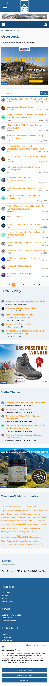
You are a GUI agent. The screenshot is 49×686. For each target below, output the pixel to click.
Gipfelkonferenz (9, 620)
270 (34, 284)
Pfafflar (15, 532)
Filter (45, 93)
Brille (20, 514)
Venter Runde (6, 541)
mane (7, 311)
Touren (5, 595)
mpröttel (8, 327)
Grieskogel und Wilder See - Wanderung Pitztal (25, 301)
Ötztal (41, 544)
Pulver (29, 531)
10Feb (11, 507)
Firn (39, 514)
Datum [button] (9, 93)
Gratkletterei (26, 517)
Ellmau (34, 514)
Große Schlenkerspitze (9, 520)
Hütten (5, 598)
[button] (3, 24)
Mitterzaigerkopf (34, 529)
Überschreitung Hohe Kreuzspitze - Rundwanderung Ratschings (20, 316)
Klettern (37, 524)
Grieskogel (35, 517)
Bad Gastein (33, 510)
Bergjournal (7, 617)
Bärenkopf (27, 514)
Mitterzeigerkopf (7, 532)
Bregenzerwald (12, 514)
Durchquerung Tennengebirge (18, 324)
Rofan (34, 531)
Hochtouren (22, 520)
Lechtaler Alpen (8, 528)
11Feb (16, 507)
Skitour (22, 536)
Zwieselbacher (13, 544)
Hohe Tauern (33, 520)
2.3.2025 (4, 507)
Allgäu (33, 507)
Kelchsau (29, 524)
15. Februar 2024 (25, 507)
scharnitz (41, 531)
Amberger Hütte (20, 510)
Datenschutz (7, 640)
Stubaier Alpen (35, 537)
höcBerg (42, 520)
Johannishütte (7, 524)
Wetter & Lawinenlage (11, 615)
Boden (3, 514)
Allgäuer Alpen (7, 510)
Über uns (6, 592)
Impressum (6, 637)
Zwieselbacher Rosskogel (29, 544)
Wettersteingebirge (20, 541)
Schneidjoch (5, 537)
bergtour (43, 510)
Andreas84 (9, 304)
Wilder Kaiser (35, 541)
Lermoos (19, 528)
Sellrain (13, 537)
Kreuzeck (44, 525)
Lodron (26, 529)
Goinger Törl (16, 517)
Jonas (7, 336)
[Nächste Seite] (39, 285)
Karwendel (19, 524)
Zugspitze (4, 544)
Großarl (43, 517)
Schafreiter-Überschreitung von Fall (20, 308)
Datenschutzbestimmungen (36, 645)
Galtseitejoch (5, 517)
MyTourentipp (8, 601)
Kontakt (5, 634)
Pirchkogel (22, 532)
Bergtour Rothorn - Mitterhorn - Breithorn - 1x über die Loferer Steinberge (25, 332)
